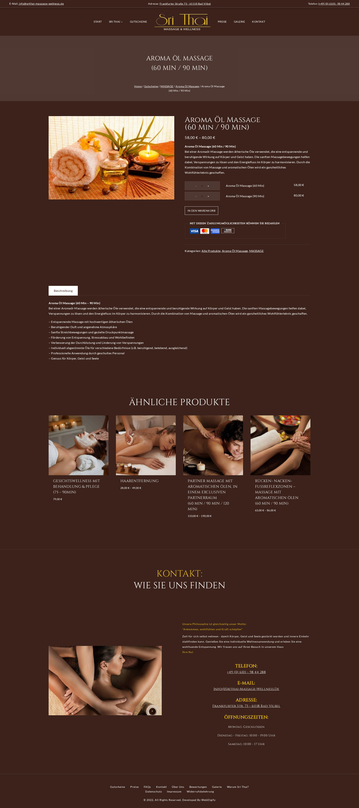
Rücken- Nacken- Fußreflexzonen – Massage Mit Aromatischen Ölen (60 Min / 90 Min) (276, 492)
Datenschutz (153, 791)
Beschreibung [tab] (63, 290)
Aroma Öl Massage (235, 251)
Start (98, 21)
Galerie (239, 21)
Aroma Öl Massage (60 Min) (245, 185)
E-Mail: (36, 3)
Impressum (174, 791)
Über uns (178, 786)
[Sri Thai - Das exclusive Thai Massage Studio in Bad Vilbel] (182, 21)
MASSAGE (256, 251)
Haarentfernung (139, 480)
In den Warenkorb (201, 210)
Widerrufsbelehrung (200, 791)
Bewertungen (198, 786)
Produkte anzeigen (145, 498)
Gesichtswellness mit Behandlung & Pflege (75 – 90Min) (76, 486)
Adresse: (179, 3)
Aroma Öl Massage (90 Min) (245, 196)
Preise (222, 21)
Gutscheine (138, 21)
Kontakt (258, 21)
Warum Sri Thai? (238, 786)
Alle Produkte (211, 251)
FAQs (147, 786)
